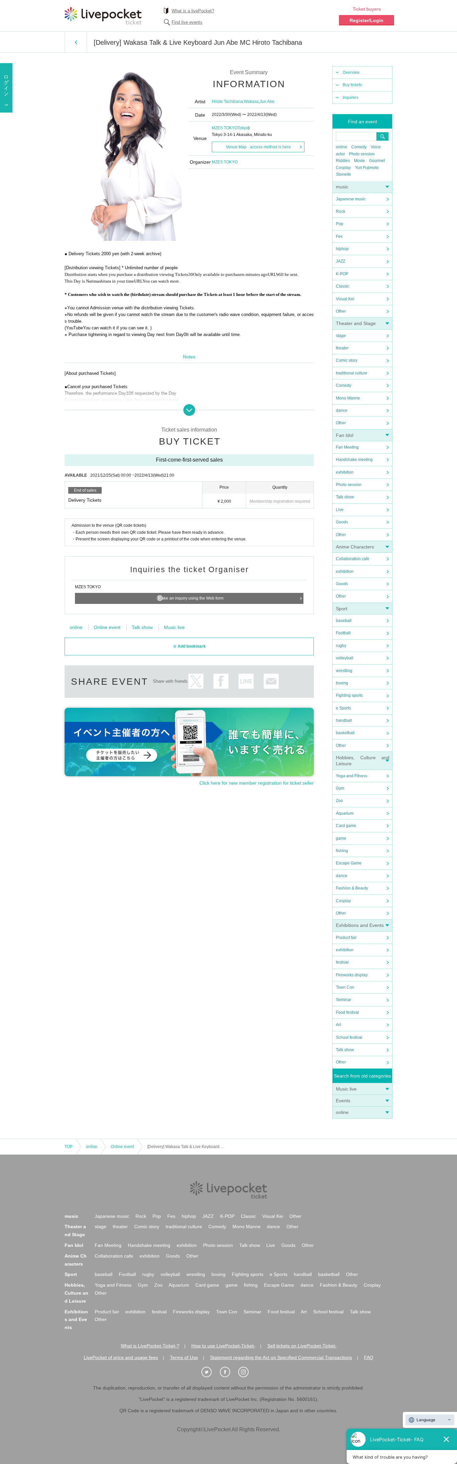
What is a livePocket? (193, 10)
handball (344, 720)
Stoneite (343, 174)
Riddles (343, 160)
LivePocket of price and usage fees (121, 1357)
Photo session (362, 154)
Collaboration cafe (352, 558)
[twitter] (210, 1372)
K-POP (342, 274)
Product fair (346, 937)
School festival (349, 1037)
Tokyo (243, 128)
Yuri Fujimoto (367, 167)
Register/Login (366, 20)
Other (341, 311)
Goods (342, 522)
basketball (345, 732)
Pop (339, 223)
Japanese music (351, 199)
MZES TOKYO (225, 128)
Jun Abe (267, 101)
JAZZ (340, 261)
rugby (341, 645)
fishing (342, 850)
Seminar (343, 999)
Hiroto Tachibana (227, 101)
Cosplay (343, 167)
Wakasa (251, 101)
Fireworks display (352, 975)
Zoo (339, 800)
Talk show (345, 497)
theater (342, 348)
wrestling (344, 670)
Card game (346, 825)
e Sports (343, 708)
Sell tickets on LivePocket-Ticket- (302, 1345)
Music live (346, 1089)
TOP (69, 1146)
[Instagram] (247, 1372)
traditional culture (351, 373)
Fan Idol (344, 435)
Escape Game (349, 863)
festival (342, 962)
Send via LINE (246, 681)
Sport (341, 608)
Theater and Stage (356, 323)
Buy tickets (352, 85)
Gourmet (377, 160)
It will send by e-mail (271, 681)
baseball (344, 620)
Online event (107, 627)
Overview (351, 72)
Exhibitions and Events (360, 925)
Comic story (346, 360)
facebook (221, 681)
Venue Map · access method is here (258, 147)
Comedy (359, 147)
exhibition (345, 472)
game (341, 838)
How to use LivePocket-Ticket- (223, 1345)
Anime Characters (355, 546)
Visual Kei (345, 299)
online (341, 147)
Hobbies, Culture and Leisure (76, 1293)
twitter (195, 681)
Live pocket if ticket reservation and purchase (103, 16)
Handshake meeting (354, 459)
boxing (342, 683)
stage (341, 335)
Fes (339, 236)
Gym (340, 788)
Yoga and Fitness (351, 776)
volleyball (344, 658)
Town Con (345, 987)
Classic (342, 286)
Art (338, 1024)
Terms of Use (184, 1357)
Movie (359, 160)
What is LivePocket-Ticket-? (150, 1345)
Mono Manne (348, 398)
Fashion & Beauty (352, 888)
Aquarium (345, 813)
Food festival (347, 1012)
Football (343, 633)
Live (340, 509)
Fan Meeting (347, 447)
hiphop (342, 249)
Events (343, 1100)
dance (341, 410)
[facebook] (228, 1372)
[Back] (76, 42)
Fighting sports (349, 695)
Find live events (187, 22)
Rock (340, 211)
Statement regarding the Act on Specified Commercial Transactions (281, 1357)
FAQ (368, 1357)
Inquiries (350, 97)
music (342, 186)
